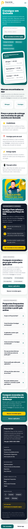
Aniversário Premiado (10, 483)
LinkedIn (7, 498)
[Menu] (25, 3)
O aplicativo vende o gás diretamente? (11, 333)
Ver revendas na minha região (14, 36)
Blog (5, 481)
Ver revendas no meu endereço (14, 247)
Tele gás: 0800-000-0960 (12, 441)
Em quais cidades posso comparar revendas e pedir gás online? (12, 382)
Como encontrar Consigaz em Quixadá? (12, 342)
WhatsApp (14, 498)
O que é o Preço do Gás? (11, 316)
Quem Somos (7, 449)
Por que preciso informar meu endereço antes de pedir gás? (11, 352)
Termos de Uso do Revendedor (12, 466)
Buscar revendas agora (14, 291)
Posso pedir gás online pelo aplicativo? (12, 363)
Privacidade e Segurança (10, 454)
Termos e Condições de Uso (11, 452)
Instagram (18, 494)
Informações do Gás (9, 456)
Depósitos (6, 469)
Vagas (5, 486)
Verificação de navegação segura (13, 506)
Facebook (11, 494)
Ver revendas (7, 526)
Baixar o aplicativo (14, 286)
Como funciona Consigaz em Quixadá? (11, 324)
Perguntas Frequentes (10, 479)
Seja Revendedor (8, 464)
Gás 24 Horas (7, 471)
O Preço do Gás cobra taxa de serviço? (12, 372)
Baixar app (21, 526)
